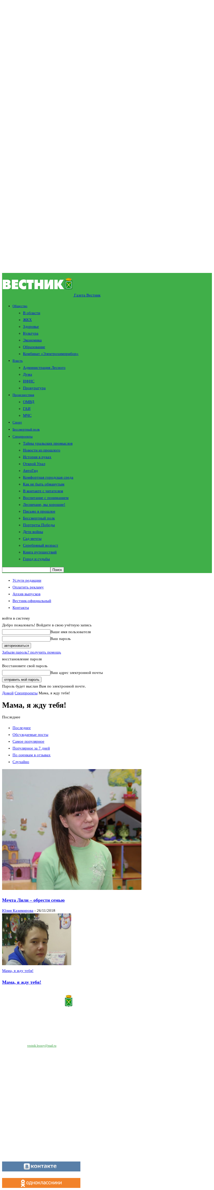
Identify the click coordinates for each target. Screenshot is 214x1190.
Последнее (22, 728)
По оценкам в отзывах (32, 755)
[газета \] (107, 1002)
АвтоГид (30, 470)
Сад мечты (32, 538)
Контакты (21, 607)
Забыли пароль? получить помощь (31, 652)
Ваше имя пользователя (70, 632)
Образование (34, 347)
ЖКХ (27, 320)
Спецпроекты (23, 436)
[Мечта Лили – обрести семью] (71, 888)
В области (31, 313)
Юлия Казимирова (17, 910)
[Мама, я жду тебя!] (36, 964)
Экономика (32, 340)
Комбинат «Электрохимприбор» (51, 354)
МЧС (27, 415)
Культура (30, 333)
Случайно (21, 762)
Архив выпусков (26, 594)
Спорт (17, 422)
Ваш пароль (60, 639)
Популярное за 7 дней (31, 748)
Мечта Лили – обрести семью (33, 900)
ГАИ (27, 409)
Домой (8, 693)
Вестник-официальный (32, 601)
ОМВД (28, 402)
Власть (18, 361)
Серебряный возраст (40, 545)
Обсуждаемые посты (30, 735)
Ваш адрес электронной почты (76, 673)
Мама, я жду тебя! (17, 971)
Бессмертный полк (26, 429)
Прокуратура (34, 388)
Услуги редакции (27, 580)
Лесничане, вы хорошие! (44, 504)
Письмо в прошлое (39, 511)
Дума (27, 374)
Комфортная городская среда (48, 477)
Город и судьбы (36, 559)
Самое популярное (28, 741)
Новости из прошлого (41, 450)
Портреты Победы (39, 525)
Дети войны (33, 532)
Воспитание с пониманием (46, 498)
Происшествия (23, 395)
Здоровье (31, 326)
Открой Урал (34, 464)
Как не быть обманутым (43, 484)
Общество (20, 306)
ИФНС (28, 381)
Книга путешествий (40, 552)
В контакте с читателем (43, 491)
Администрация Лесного (44, 367)
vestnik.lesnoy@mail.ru (41, 1046)
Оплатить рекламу (28, 587)
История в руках (37, 457)
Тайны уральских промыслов (48, 443)
